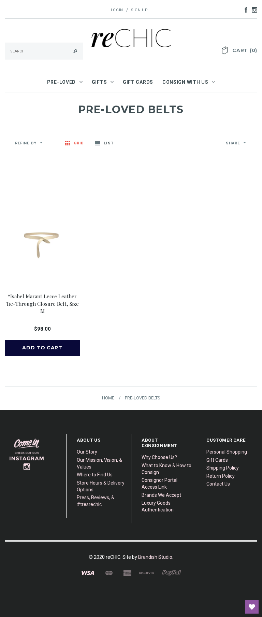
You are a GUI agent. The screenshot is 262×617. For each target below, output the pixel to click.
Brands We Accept (161, 495)
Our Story (87, 452)
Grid (79, 143)
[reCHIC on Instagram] (252, 9)
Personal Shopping (226, 452)
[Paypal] (171, 572)
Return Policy (220, 476)
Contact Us (218, 484)
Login (117, 10)
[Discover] (146, 572)
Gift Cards (217, 460)
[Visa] (87, 572)
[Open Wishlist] (252, 607)
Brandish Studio (155, 557)
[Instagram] (27, 454)
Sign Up (139, 10)
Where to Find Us (95, 474)
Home (108, 397)
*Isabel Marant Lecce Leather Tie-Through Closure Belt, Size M (42, 303)
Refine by (26, 143)
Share (233, 143)
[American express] (127, 572)
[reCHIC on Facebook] (244, 9)
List (108, 143)
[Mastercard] (108, 572)
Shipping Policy (222, 468)
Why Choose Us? (159, 457)
